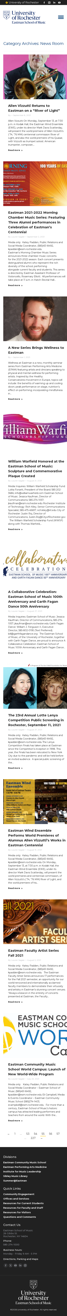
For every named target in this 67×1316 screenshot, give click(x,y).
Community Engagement (18, 1194)
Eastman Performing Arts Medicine (25, 1167)
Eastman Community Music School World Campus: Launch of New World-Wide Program (37, 1069)
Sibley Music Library (15, 1176)
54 (35, 1133)
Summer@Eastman (15, 1180)
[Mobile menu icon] (61, 17)
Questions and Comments (19, 1216)
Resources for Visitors (17, 1212)
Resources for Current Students (23, 1203)
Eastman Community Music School (24, 1162)
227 (33, 1138)
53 (27, 1133)
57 (58, 1133)
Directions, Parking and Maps (20, 1259)
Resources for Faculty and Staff (23, 1207)
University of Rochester (24, 2)
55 (43, 1133)
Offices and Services (16, 1198)
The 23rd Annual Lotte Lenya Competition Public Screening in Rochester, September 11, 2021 (36, 720)
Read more (14, 150)
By (9, 115)
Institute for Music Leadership (22, 1171)
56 (50, 1133)
